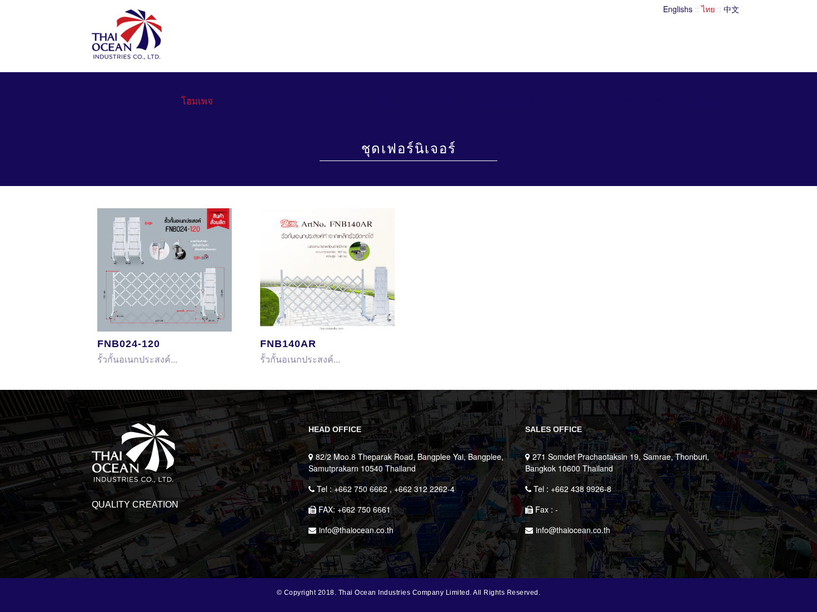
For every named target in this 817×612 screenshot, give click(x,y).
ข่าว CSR (625, 101)
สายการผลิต (306, 101)
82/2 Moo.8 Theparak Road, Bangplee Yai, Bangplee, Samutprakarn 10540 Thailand (406, 462)
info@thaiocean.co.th (356, 529)
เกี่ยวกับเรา (247, 101)
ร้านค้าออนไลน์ (688, 101)
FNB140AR (288, 343)
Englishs (678, 8)
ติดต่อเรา (575, 101)
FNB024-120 (128, 343)
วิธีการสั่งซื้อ (434, 101)
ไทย (708, 8)
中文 (731, 8)
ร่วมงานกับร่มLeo (507, 101)
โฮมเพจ (197, 101)
